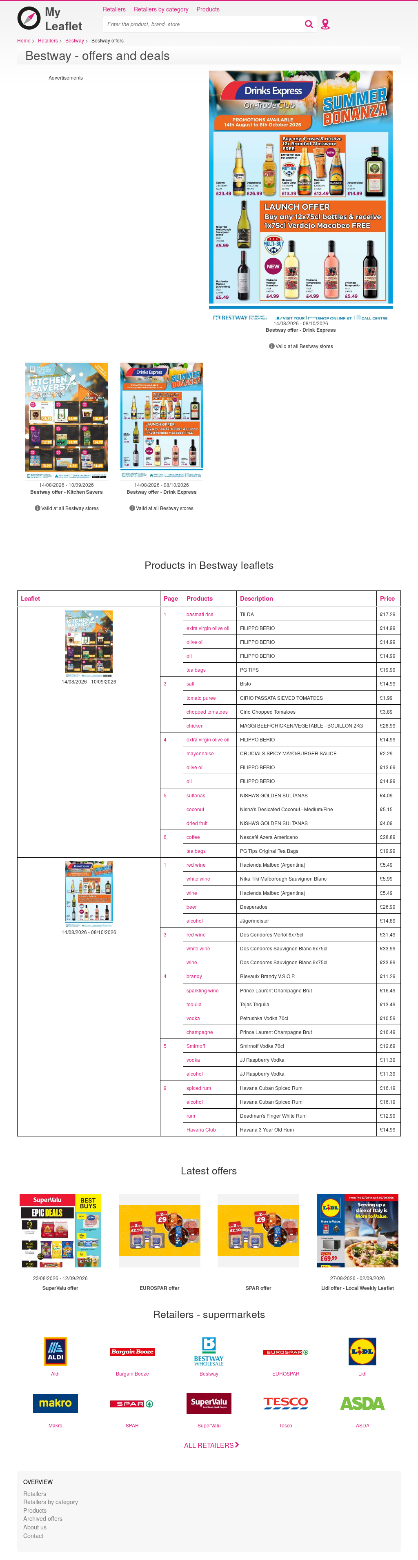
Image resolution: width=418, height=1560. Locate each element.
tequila (194, 1004)
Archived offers (42, 1518)
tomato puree (201, 697)
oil (189, 655)
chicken (195, 725)
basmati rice (200, 613)
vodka (193, 1017)
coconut (195, 809)
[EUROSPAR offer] (159, 1230)
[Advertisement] (117, 138)
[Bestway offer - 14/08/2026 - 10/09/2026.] (66, 421)
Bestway (209, 1373)
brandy (194, 975)
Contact (33, 1535)
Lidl (362, 1373)
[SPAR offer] (258, 1230)
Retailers (114, 9)
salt (190, 683)
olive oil (195, 641)
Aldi (55, 1373)
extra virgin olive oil (208, 627)
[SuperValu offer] (60, 1230)
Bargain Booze (132, 1373)
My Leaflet (63, 18)
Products (208, 9)
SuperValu (209, 1425)
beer (192, 906)
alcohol (195, 920)
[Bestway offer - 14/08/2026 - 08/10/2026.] (301, 195)
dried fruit (197, 822)
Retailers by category (161, 9)
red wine (196, 864)
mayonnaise (200, 753)
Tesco (285, 1425)
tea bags (196, 669)
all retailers (209, 1445)
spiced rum (199, 1087)
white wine (198, 878)
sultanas (196, 795)
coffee (193, 836)
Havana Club (201, 1129)
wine (192, 892)
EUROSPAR (286, 1373)
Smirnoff (196, 1045)
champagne (200, 1031)
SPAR (132, 1425)
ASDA (362, 1425)
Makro (55, 1425)
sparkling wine (203, 990)
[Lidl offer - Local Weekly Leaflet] (357, 1230)
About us (35, 1526)
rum (191, 1115)
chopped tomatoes (207, 711)
